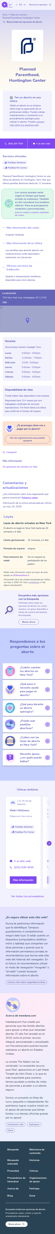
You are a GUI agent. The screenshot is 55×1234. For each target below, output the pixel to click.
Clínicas (33, 1170)
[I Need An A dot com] (7, 5)
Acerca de (13, 1188)
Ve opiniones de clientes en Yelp (20, 466)
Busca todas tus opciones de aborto (24, 22)
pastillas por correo (17, 167)
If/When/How (20, 575)
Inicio (5, 14)
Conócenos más (15, 1124)
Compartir (11, 452)
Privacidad (13, 1170)
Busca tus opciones (38, 4)
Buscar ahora (28, 622)
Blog (10, 1195)
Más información (23, 880)
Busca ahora (15, 1224)
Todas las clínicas (18, 14)
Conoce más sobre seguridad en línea (26, 982)
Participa (34, 1188)
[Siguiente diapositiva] (48, 843)
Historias (34, 1160)
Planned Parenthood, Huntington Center (21, 17)
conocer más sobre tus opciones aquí (27, 123)
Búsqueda (13, 1149)
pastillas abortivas (17, 162)
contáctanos (33, 582)
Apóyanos (34, 1124)
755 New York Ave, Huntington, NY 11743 (24, 297)
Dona (10, 1130)
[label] (20, 4)
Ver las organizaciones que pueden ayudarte (27, 439)
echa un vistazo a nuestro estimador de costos (32, 214)
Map (4, 302)
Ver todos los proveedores (27, 896)
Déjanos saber (30, 497)
